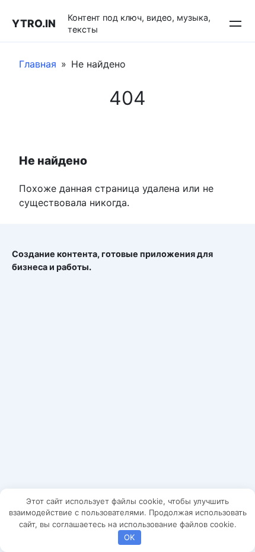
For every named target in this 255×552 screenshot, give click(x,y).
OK (129, 537)
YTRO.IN (34, 23)
